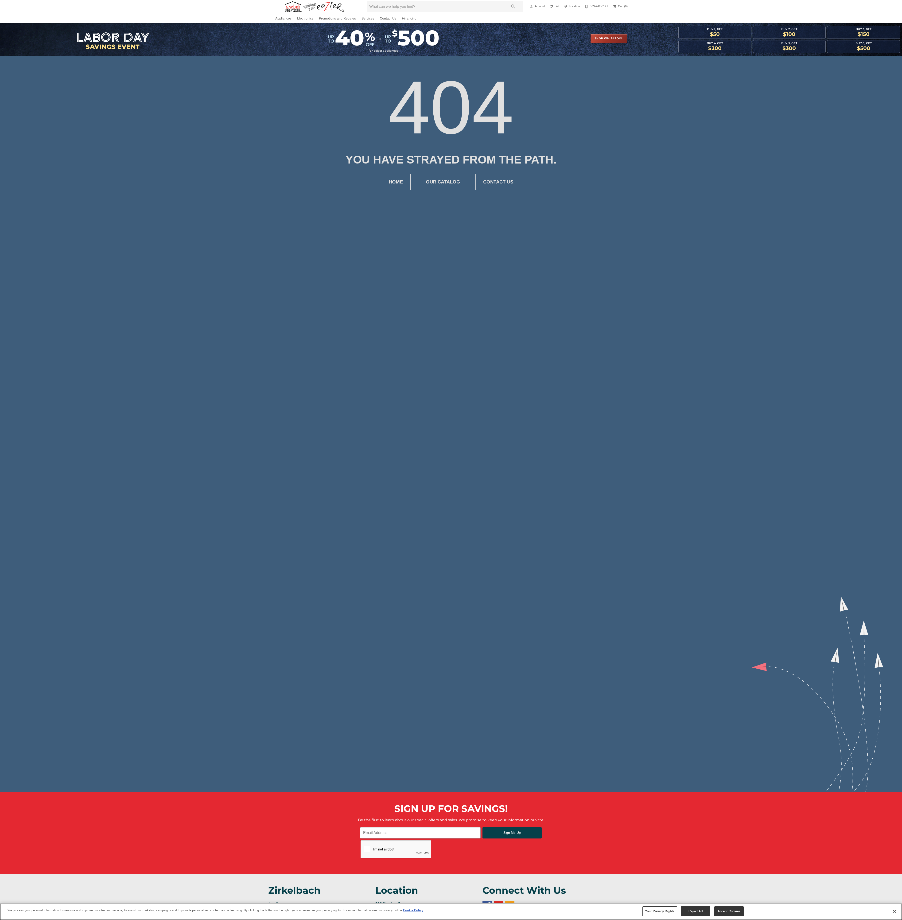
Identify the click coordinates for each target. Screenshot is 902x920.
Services (368, 18)
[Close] (894, 911)
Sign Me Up (512, 832)
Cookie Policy (413, 910)
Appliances (283, 18)
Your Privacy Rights (659, 911)
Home (396, 181)
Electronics (305, 18)
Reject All (695, 911)
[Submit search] (513, 6)
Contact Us (388, 18)
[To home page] (314, 6)
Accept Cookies (729, 911)
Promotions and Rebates (337, 18)
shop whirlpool (609, 38)
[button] (531, 6)
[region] (451, 911)
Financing (409, 18)
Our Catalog (443, 181)
